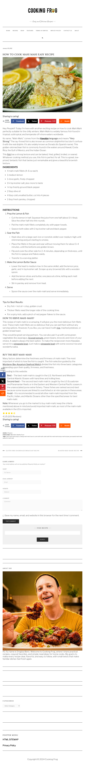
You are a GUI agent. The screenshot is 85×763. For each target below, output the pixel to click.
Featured (30, 30)
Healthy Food (20, 434)
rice (58, 328)
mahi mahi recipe (57, 436)
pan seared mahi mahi (76, 436)
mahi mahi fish (47, 436)
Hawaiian (44, 138)
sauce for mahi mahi (8, 438)
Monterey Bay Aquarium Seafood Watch (22, 364)
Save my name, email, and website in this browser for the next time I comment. (42, 515)
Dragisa (10, 433)
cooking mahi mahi (24, 436)
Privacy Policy (56, 30)
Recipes (15, 30)
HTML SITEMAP (10, 739)
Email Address (8, 479)
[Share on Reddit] (3, 393)
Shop (22, 30)
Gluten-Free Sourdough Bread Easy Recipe (22, 450)
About (77, 30)
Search (42, 539)
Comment (6, 498)
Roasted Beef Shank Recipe (68, 450)
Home (8, 30)
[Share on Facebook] (3, 375)
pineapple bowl (21, 344)
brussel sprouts (35, 338)
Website (5, 488)
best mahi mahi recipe (12, 436)
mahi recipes (65, 436)
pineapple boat (48, 344)
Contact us (68, 30)
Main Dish (13, 434)
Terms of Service (42, 30)
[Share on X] (3, 381)
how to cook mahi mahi (36, 436)
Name (5, 469)
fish (9, 154)
